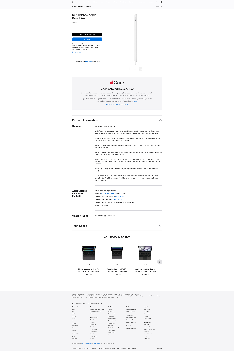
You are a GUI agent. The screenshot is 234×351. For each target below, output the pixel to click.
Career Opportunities (149, 329)
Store (73, 309)
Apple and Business (131, 309)
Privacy (146, 316)
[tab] (129, 69)
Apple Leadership (148, 327)
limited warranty (120, 196)
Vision (73, 321)
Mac (73, 311)
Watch (73, 318)
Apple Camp (111, 316)
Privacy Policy (103, 348)
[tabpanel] (136, 39)
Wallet (73, 336)
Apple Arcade (93, 327)
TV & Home (75, 325)
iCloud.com (93, 314)
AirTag (73, 328)
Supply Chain (147, 318)
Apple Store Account (95, 311)
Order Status (111, 330)
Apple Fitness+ (94, 329)
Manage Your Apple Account (97, 309)
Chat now (88, 61)
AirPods (74, 323)
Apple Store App (112, 318)
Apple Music (93, 320)
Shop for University (131, 322)
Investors (146, 331)
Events (145, 336)
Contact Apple (147, 338)
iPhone (74, 316)
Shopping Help (111, 332)
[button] (156, 2)
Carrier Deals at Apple (113, 328)
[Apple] (72, 303)
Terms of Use (111, 348)
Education (146, 311)
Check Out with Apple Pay (87, 34)
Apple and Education (131, 317)
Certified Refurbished (81, 6)
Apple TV (92, 322)
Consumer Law (112, 335)
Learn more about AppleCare (116, 104)
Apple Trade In (111, 323)
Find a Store (111, 309)
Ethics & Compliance (149, 334)
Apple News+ (93, 331)
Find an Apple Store (87, 343)
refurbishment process (109, 194)
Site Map (134, 348)
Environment (147, 314)
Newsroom (146, 324)
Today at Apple (112, 314)
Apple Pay (74, 338)
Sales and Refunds (121, 348)
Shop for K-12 (129, 320)
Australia (159, 348)
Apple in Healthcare (131, 328)
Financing (110, 325)
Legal (129, 348)
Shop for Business (130, 311)
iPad (73, 314)
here (135, 101)
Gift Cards (74, 330)
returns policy (118, 199)
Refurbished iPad (80, 303)
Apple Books (93, 336)
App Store (92, 338)
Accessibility (147, 309)
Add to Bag (87, 39)
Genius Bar (111, 311)
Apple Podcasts (94, 334)
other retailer (97, 343)
